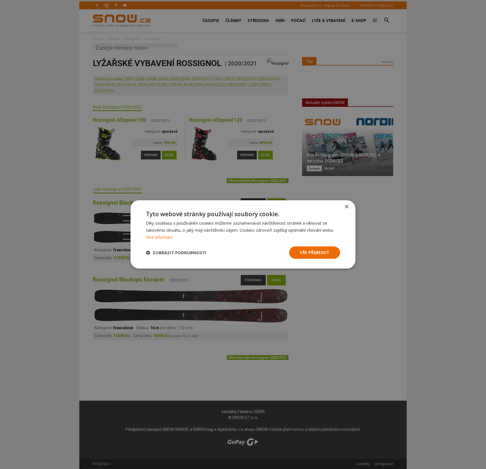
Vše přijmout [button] (314, 252)
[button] (176, 252)
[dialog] (243, 234)
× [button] (346, 207)
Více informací (159, 237)
